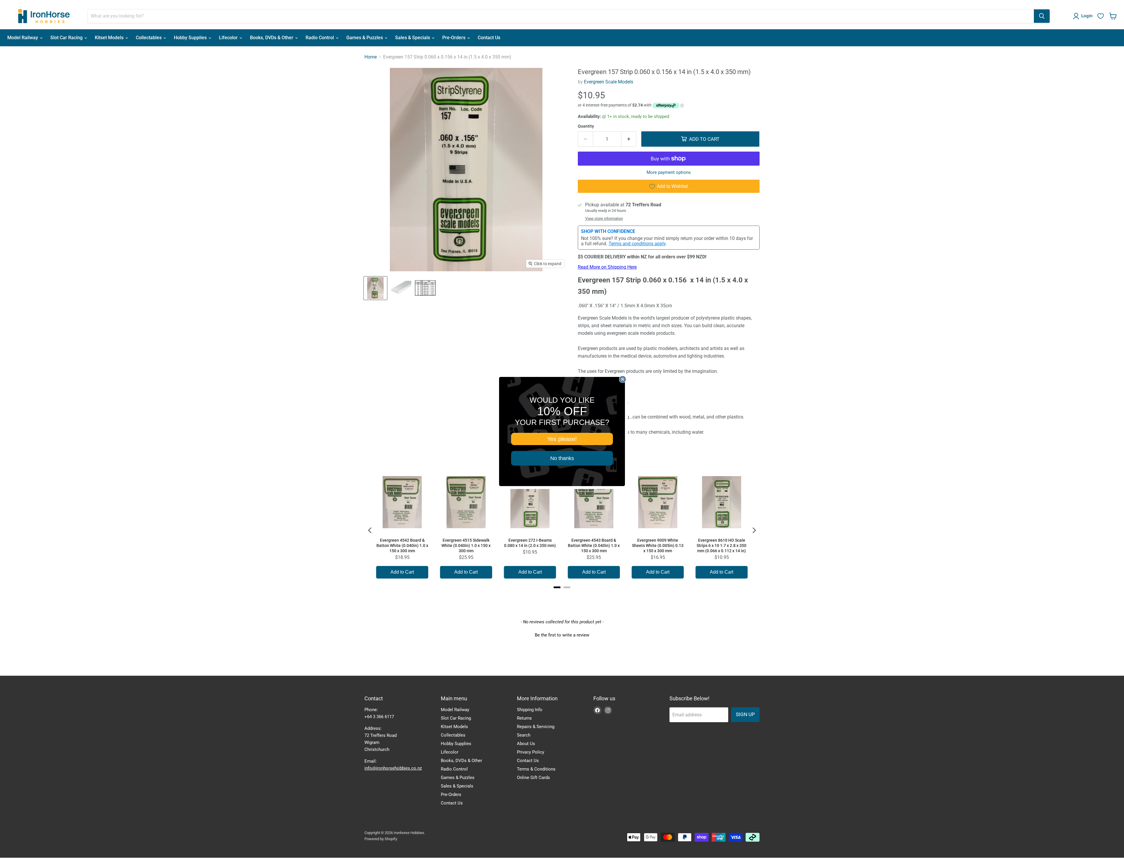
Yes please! (562, 439)
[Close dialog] (623, 379)
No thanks (562, 458)
